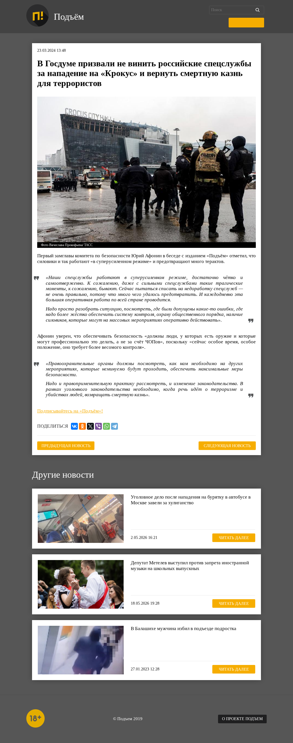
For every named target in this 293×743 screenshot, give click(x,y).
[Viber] (98, 426)
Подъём (69, 16)
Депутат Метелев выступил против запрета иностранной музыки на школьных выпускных (190, 565)
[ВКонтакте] (74, 426)
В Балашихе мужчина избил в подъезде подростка (183, 628)
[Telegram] (114, 426)
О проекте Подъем (242, 719)
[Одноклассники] (82, 426)
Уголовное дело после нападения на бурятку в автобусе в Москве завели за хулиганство (191, 499)
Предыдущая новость (65, 446)
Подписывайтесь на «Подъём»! (70, 411)
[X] (90, 426)
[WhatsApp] (106, 426)
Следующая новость (227, 446)
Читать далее (234, 538)
